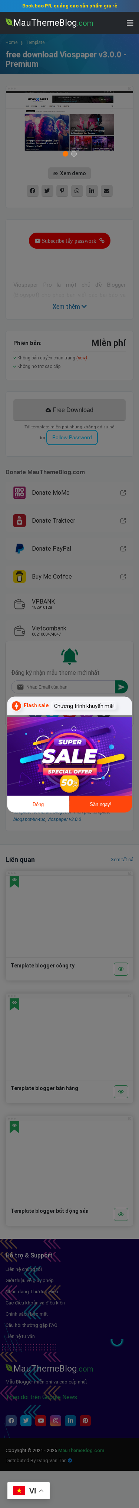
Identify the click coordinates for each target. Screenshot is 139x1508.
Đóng (38, 804)
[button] (124, 1349)
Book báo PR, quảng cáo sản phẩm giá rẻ (69, 6)
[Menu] (130, 23)
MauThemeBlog (53, 23)
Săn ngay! (101, 804)
